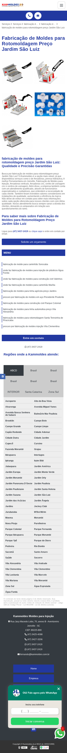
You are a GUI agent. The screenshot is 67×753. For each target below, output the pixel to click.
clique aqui (37, 231)
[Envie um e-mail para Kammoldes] (37, 15)
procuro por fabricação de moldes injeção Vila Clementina (31, 326)
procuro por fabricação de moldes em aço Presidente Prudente (33, 297)
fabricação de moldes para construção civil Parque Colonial (32, 303)
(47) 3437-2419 (21, 231)
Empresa (33, 678)
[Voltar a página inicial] (12, 5)
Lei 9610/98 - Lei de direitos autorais (38, 605)
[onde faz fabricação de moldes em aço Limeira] (17, 72)
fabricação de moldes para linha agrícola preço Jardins (29, 291)
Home (34, 668)
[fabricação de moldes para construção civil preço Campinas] (49, 104)
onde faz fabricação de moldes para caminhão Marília (29, 285)
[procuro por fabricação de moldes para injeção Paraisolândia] (17, 104)
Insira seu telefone (35, 704)
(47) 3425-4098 (35, 634)
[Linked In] (33, 729)
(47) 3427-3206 (35, 639)
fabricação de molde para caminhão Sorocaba (25, 264)
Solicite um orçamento (33, 241)
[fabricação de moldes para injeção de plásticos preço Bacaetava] (49, 72)
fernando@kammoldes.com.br (34, 654)
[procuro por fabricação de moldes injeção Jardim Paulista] (17, 137)
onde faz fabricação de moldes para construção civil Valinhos (32, 279)
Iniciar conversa (35, 721)
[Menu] (61, 5)
